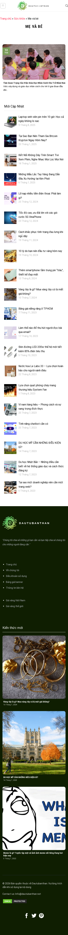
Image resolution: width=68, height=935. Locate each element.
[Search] (66, 5)
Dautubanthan (39, 883)
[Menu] (3, 5)
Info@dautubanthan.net (28, 894)
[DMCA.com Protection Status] (14, 901)
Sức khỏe (19, 18)
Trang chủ (5, 18)
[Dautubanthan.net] (34, 5)
